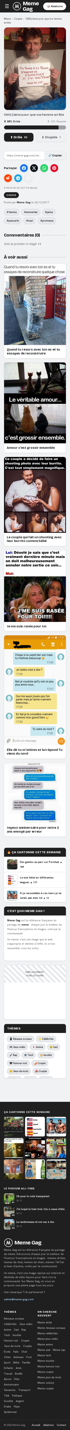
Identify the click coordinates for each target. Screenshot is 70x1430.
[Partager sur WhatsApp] (44, 168)
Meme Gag (31, 6)
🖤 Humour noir (18, 1063)
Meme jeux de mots (49, 1377)
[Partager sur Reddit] (8, 178)
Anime (7, 1329)
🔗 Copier (55, 155)
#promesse (46, 220)
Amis (19, 1368)
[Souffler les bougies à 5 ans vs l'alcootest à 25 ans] (35, 1148)
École (7, 1351)
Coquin (25, 1340)
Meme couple (46, 1388)
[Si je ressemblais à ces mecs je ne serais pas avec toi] (56, 1126)
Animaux (18, 1357)
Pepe (17, 1406)
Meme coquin (45, 1372)
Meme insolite (46, 1360)
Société (8, 1401)
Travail (8, 1373)
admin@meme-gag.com (19, 1299)
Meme (7, 18)
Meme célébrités (48, 1333)
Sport (7, 1362)
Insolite (17, 1335)
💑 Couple (41, 1071)
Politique (17, 1395)
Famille (26, 1362)
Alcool (7, 1379)
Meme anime (45, 1344)
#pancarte (13, 220)
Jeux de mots (12, 1346)
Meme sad (44, 1350)
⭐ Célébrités (46, 1039)
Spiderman (10, 1412)
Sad (16, 1329)
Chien (7, 1357)
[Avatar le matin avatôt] (14, 1148)
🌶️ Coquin (40, 1063)
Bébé (16, 1362)
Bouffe (19, 1373)
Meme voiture (46, 1382)
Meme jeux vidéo (48, 1339)
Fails (15, 1351)
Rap (23, 1329)
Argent (20, 1401)
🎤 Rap (13, 1055)
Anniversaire (11, 1384)
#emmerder (31, 212)
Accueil (36, 1425)
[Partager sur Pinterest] (54, 168)
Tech (7, 1335)
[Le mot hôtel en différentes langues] (35, 1126)
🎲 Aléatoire (55, 6)
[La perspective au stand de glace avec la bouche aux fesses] (56, 1148)
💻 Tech (28, 1055)
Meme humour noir (49, 1366)
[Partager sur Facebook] (24, 168)
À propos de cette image (20, 187)
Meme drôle (45, 1322)
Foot (29, 1357)
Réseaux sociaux (14, 1318)
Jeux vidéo (25, 1324)
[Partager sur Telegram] (18, 178)
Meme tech (44, 1355)
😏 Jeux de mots (18, 1071)
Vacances (10, 1390)
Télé (6, 1395)
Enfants (8, 1368)
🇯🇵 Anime (37, 1047)
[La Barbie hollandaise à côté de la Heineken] (35, 1169)
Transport (24, 1390)
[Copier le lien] (28, 178)
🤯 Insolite (46, 1055)
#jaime (49, 212)
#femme (12, 212)
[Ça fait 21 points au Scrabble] (56, 1169)
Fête (16, 1379)
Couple (18, 18)
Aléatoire (48, 1425)
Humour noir (11, 1340)
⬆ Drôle (18, 137)
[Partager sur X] (34, 168)
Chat (24, 1351)
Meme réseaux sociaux (51, 1328)
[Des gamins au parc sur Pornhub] (14, 1126)
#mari (29, 220)
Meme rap (59, 1350)
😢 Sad (54, 1047)
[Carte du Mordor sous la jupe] (14, 1169)
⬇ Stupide (51, 137)
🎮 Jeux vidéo (17, 1047)
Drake (7, 1406)
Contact (61, 1425)
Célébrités (10, 1324)
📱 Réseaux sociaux (20, 1039)
